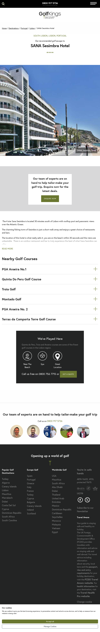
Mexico (55, 505)
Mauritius (6, 494)
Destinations (14, 28)
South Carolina (9, 520)
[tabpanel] (50, 110)
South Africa (8, 516)
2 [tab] (42, 151)
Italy (29, 487)
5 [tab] (54, 151)
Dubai (5, 501)
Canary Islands (9, 486)
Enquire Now (50, 199)
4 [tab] (50, 151)
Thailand (56, 494)
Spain (29, 475)
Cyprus (5, 509)
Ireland (30, 509)
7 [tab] (61, 151)
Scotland (31, 513)
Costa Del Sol (9, 505)
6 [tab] (58, 151)
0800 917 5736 (50, 3)
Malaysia (56, 524)
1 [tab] (38, 151)
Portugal (24, 28)
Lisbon (32, 28)
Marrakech (7, 497)
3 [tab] (46, 151)
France (30, 490)
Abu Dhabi (57, 487)
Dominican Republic (11, 512)
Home (4, 28)
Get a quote (68, 374)
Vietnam (56, 528)
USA (54, 475)
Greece (30, 483)
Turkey (5, 478)
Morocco (56, 520)
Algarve (6, 482)
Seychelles (57, 517)
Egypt (55, 532)
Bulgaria (31, 502)
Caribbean (57, 513)
